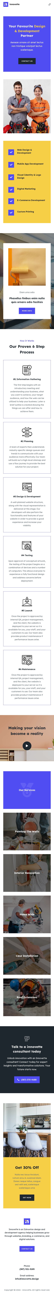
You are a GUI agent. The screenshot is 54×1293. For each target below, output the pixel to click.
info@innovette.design (27, 1279)
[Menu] (49, 4)
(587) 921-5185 (27, 1269)
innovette (26, 1290)
